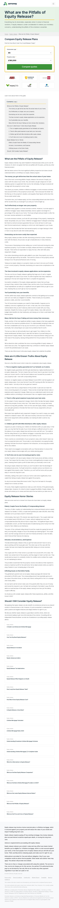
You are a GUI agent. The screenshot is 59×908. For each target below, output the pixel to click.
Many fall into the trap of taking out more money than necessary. (26, 123)
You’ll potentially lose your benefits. (18, 120)
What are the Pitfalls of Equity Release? (17, 106)
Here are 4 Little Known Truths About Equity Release (21, 126)
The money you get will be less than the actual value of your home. (27, 108)
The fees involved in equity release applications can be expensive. (27, 117)
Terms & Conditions (17, 877)
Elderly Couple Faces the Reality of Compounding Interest (24, 142)
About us (50, 877)
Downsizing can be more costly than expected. (21, 114)
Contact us (7, 879)
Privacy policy (8, 877)
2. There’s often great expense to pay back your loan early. (25, 131)
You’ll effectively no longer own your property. (21, 111)
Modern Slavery (36, 877)
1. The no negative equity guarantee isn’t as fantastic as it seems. (26, 128)
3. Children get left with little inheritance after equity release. (25, 134)
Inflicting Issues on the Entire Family (18, 148)
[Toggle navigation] (53, 3)
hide (15, 101)
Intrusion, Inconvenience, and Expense (19, 145)
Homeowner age (12, 49)
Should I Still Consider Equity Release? (17, 151)
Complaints (43, 877)
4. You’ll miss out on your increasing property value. (23, 137)
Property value (11, 57)
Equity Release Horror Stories (15, 140)
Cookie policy (27, 877)
